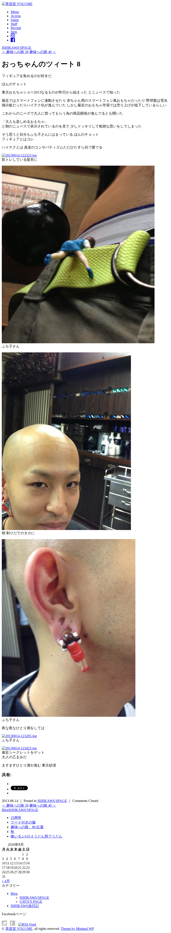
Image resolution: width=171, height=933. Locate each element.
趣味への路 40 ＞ (42, 52)
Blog (5, 810)
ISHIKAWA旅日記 (25, 906)
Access (16, 16)
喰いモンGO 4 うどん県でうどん (36, 836)
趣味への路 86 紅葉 (27, 827)
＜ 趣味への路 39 (15, 52)
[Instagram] (13, 36)
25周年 (16, 818)
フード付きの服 (23, 822)
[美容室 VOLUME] (17, 4)
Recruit (16, 28)
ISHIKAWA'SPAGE (16, 48)
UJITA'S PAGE (31, 901)
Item (14, 32)
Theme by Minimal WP (77, 929)
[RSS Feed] (27, 924)
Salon (15, 20)
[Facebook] (13, 40)
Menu (15, 12)
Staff (14, 24)
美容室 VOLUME (19, 929)
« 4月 (6, 881)
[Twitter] (5, 924)
